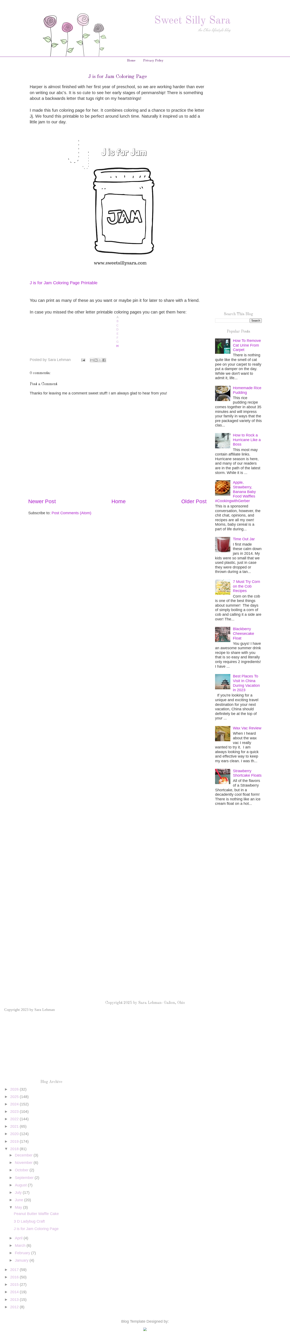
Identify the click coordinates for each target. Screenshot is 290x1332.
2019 (15, 1141)
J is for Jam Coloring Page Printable (63, 282)
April (19, 1238)
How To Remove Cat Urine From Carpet (247, 345)
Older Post (194, 501)
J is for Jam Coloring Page (36, 1229)
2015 (15, 1284)
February (23, 1253)
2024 (15, 1104)
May (19, 1207)
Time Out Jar (244, 539)
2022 (15, 1119)
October (22, 1170)
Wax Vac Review (247, 728)
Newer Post (42, 501)
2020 (15, 1134)
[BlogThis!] (96, 360)
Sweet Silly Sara (192, 20)
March (21, 1245)
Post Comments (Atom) (71, 513)
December (24, 1155)
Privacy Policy (153, 60)
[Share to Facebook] (104, 360)
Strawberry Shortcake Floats (247, 773)
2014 (15, 1292)
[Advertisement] (238, 141)
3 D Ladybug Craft (29, 1221)
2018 (15, 1149)
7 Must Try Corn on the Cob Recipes (246, 586)
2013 (15, 1299)
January (22, 1260)
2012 (15, 1307)
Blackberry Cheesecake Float (243, 633)
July (19, 1192)
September (25, 1178)
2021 (15, 1126)
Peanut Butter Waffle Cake (36, 1214)
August (21, 1185)
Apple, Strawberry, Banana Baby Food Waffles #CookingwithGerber (235, 491)
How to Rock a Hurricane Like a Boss (247, 439)
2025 (15, 1097)
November (24, 1163)
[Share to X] (100, 360)
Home (131, 60)
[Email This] (92, 360)
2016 (15, 1277)
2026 (15, 1089)
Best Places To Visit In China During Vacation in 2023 (246, 683)
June (19, 1200)
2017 (15, 1270)
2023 (15, 1111)
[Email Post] (82, 360)
